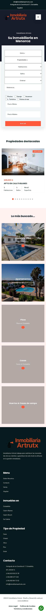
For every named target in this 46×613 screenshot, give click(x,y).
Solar (5, 551)
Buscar (23, 123)
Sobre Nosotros (8, 479)
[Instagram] (31, 8)
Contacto (6, 483)
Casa (5, 534)
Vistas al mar (24, 99)
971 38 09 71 (10, 570)
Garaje (19, 97)
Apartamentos (23, 279)
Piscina (10, 97)
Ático (5, 543)
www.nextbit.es (23, 601)
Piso (4, 547)
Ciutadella (6, 506)
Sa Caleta (6, 519)
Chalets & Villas (23, 238)
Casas (23, 360)
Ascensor (28, 97)
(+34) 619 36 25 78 (12, 573)
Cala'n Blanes (8, 511)
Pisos (23, 319)
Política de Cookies (27, 606)
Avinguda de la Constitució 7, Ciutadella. (24, 5)
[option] (23, 31)
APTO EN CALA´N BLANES (15, 183)
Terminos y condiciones (23, 609)
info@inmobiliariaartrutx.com (23, 2)
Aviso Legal (13, 606)
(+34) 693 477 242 (12, 577)
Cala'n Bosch (7, 515)
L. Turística (11, 99)
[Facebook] (29, 8)
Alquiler (6, 491)
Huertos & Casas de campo (23, 403)
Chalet (5, 538)
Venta (5, 487)
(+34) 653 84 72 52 (12, 581)
